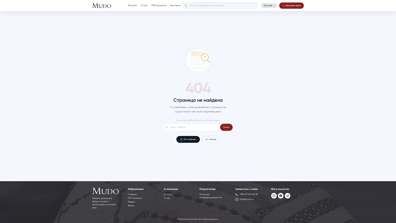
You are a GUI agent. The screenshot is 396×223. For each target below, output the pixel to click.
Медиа (131, 202)
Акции (131, 206)
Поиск (226, 127)
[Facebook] (281, 196)
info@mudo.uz (247, 199)
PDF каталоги (158, 5)
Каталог (132, 5)
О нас (144, 5)
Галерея (132, 194)
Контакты (175, 5)
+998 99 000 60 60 (249, 194)
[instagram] (274, 196)
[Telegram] (287, 196)
